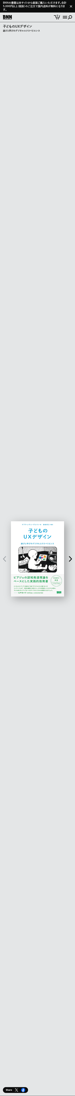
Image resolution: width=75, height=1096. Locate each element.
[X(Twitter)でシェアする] (16, 1090)
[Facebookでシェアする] (23, 1090)
